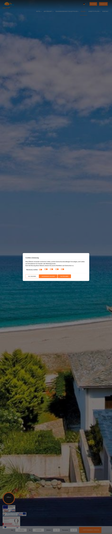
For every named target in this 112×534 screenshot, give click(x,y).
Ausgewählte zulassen (48, 276)
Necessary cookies (32, 270)
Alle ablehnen (32, 276)
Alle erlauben (64, 276)
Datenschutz (68, 265)
